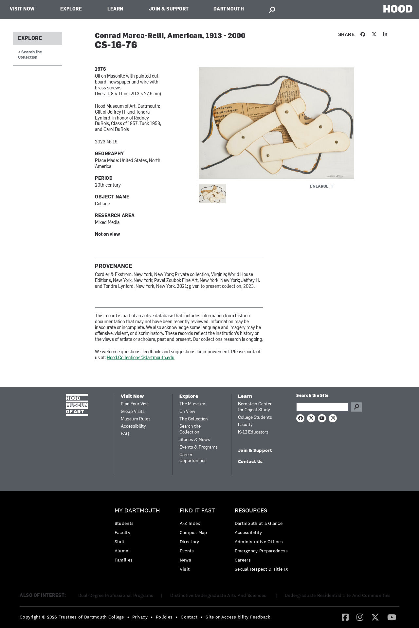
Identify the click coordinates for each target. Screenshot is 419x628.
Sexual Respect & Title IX (261, 569)
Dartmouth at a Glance (258, 523)
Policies (164, 617)
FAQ (125, 434)
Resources (251, 511)
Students (124, 523)
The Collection (193, 419)
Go (356, 407)
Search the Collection (190, 429)
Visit (185, 569)
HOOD (397, 9)
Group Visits (133, 411)
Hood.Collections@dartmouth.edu (140, 358)
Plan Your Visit (135, 404)
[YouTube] (391, 616)
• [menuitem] (128, 617)
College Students (255, 417)
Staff (120, 542)
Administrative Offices (259, 542)
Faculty (245, 424)
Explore (71, 9)
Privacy (140, 617)
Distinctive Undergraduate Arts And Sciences (218, 595)
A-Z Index (190, 523)
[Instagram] (359, 616)
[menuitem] (139, 537)
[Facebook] (345, 616)
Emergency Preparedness (261, 551)
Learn (115, 9)
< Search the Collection (30, 54)
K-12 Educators (253, 432)
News (185, 560)
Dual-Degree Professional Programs (116, 595)
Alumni (122, 551)
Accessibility (133, 426)
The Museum (192, 404)
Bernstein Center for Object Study (255, 407)
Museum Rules (136, 419)
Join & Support (169, 9)
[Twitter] (375, 616)
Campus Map (193, 532)
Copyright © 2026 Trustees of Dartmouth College (72, 617)
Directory (189, 542)
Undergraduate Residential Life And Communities (338, 595)
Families (124, 560)
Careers (243, 560)
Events (187, 551)
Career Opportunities (193, 458)
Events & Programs (198, 447)
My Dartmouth (137, 511)
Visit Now (22, 9)
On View (187, 411)
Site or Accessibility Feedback (238, 617)
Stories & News (194, 439)
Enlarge (319, 187)
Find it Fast (197, 511)
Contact (189, 617)
